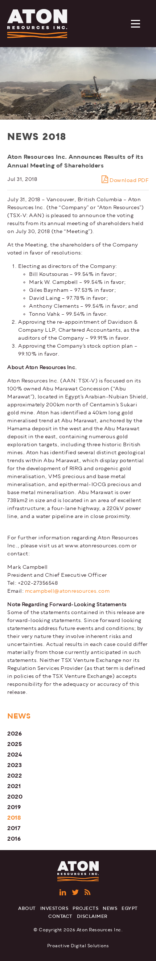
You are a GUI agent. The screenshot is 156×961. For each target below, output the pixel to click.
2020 (14, 797)
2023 (14, 765)
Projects (85, 908)
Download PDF (128, 180)
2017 (14, 828)
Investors (54, 908)
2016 (14, 839)
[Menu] (136, 24)
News (110, 908)
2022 (14, 775)
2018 (14, 818)
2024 (14, 754)
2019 (14, 807)
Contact (60, 916)
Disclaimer (92, 916)
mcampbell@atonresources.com (67, 591)
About (27, 908)
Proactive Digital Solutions (78, 946)
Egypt (130, 908)
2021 (14, 786)
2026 (14, 733)
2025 (14, 744)
